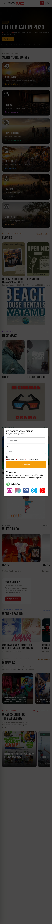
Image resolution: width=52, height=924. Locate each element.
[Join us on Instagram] (9, 490)
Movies (20, 460)
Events (11, 460)
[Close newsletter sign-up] (44, 431)
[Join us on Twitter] (34, 490)
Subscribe (26, 464)
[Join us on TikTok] (18, 490)
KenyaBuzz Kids (33, 460)
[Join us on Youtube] (42, 490)
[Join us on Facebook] (26, 490)
